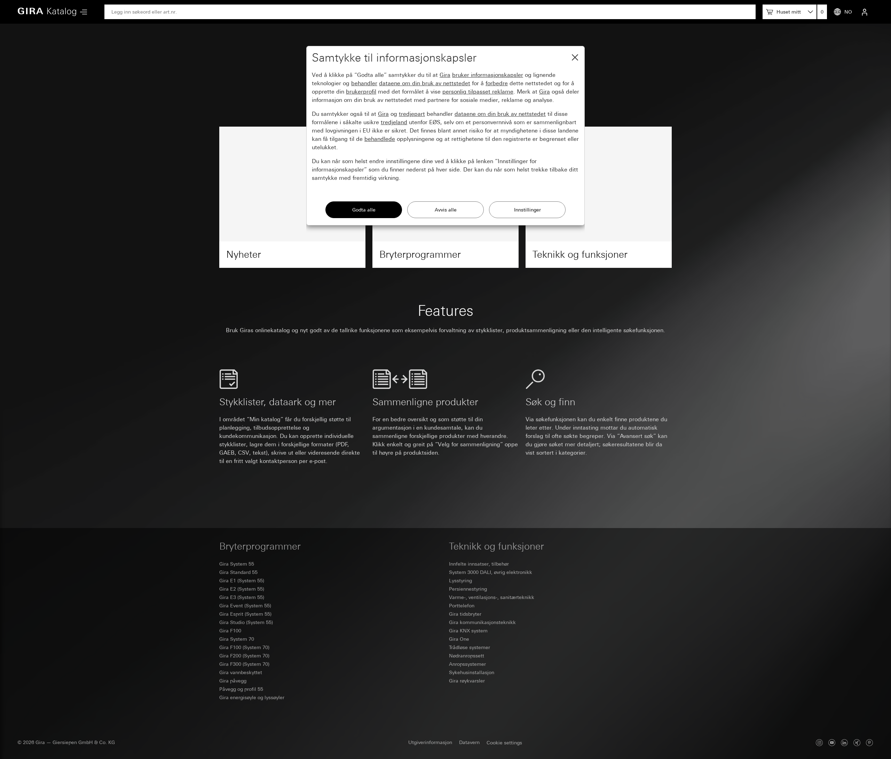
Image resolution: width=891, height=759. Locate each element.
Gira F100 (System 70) (244, 647)
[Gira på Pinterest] (869, 742)
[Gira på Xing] (857, 742)
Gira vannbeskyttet (240, 672)
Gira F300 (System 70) (244, 664)
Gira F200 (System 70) (244, 655)
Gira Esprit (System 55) (245, 614)
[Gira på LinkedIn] (844, 742)
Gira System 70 (236, 639)
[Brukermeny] (864, 11)
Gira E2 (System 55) (241, 589)
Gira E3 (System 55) (241, 597)
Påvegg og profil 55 (241, 689)
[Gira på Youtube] (832, 742)
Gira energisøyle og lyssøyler (251, 697)
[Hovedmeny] (82, 12)
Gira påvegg (232, 681)
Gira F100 (230, 630)
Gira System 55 (236, 564)
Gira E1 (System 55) (241, 580)
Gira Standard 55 (238, 572)
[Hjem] (47, 12)
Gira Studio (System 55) (246, 622)
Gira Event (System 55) (245, 605)
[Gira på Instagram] (819, 742)
